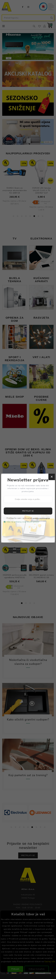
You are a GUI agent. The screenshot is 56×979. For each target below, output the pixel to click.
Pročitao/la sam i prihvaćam (28, 518)
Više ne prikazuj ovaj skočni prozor (23, 522)
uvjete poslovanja (41, 518)
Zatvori (51, 477)
